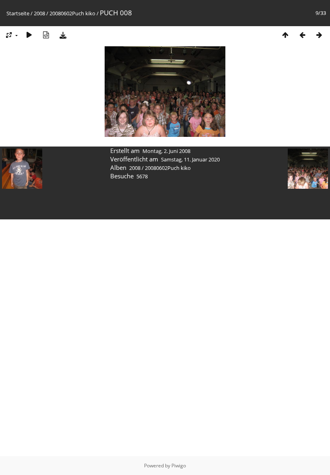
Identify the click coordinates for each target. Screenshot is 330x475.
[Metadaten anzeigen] (45, 34)
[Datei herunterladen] (62, 34)
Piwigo (178, 465)
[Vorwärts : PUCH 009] (319, 34)
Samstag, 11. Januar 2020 (190, 159)
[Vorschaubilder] (285, 34)
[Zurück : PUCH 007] (302, 34)
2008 (39, 13)
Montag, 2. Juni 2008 (166, 151)
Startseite (17, 13)
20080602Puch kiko (72, 13)
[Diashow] (29, 34)
